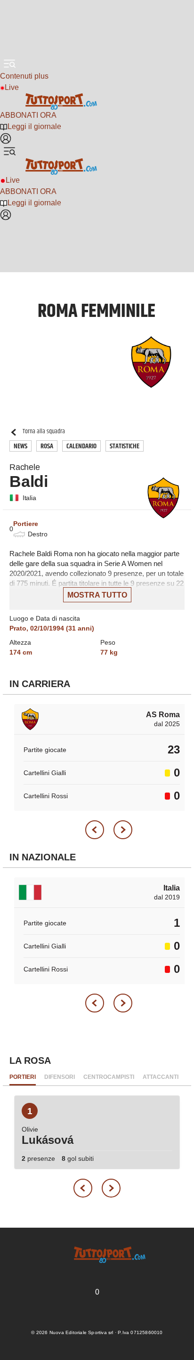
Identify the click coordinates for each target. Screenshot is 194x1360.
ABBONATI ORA (28, 115)
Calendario (81, 446)
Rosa (46, 446)
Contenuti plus (24, 76)
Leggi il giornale (34, 126)
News (20, 446)
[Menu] (9, 64)
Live (12, 87)
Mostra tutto (97, 595)
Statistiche (124, 446)
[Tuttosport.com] (97, 101)
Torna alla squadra (44, 432)
